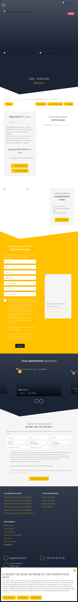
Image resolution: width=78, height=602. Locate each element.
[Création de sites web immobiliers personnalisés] (18, 544)
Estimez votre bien (48, 497)
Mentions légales (9, 532)
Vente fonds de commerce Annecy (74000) (18, 513)
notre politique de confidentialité (12, 593)
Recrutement (8, 525)
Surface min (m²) (35, 447)
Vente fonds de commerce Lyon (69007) (17, 510)
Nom (7, 267)
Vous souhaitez (8, 287)
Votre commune (11, 283)
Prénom (8, 262)
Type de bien (33, 441)
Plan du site (7, 538)
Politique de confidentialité (12, 535)
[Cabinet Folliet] (69, 5)
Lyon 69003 (24, 99)
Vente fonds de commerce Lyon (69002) (17, 507)
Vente (7, 99)
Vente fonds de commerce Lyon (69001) (17, 504)
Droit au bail (14, 99)
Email (7, 272)
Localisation (55, 441)
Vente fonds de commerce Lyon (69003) (17, 500)
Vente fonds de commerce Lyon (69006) (17, 497)
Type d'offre (11, 441)
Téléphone (8, 278)
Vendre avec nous (48, 500)
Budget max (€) (13, 447)
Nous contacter (47, 507)
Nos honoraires (9, 529)
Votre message (10, 294)
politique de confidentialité (27, 338)
